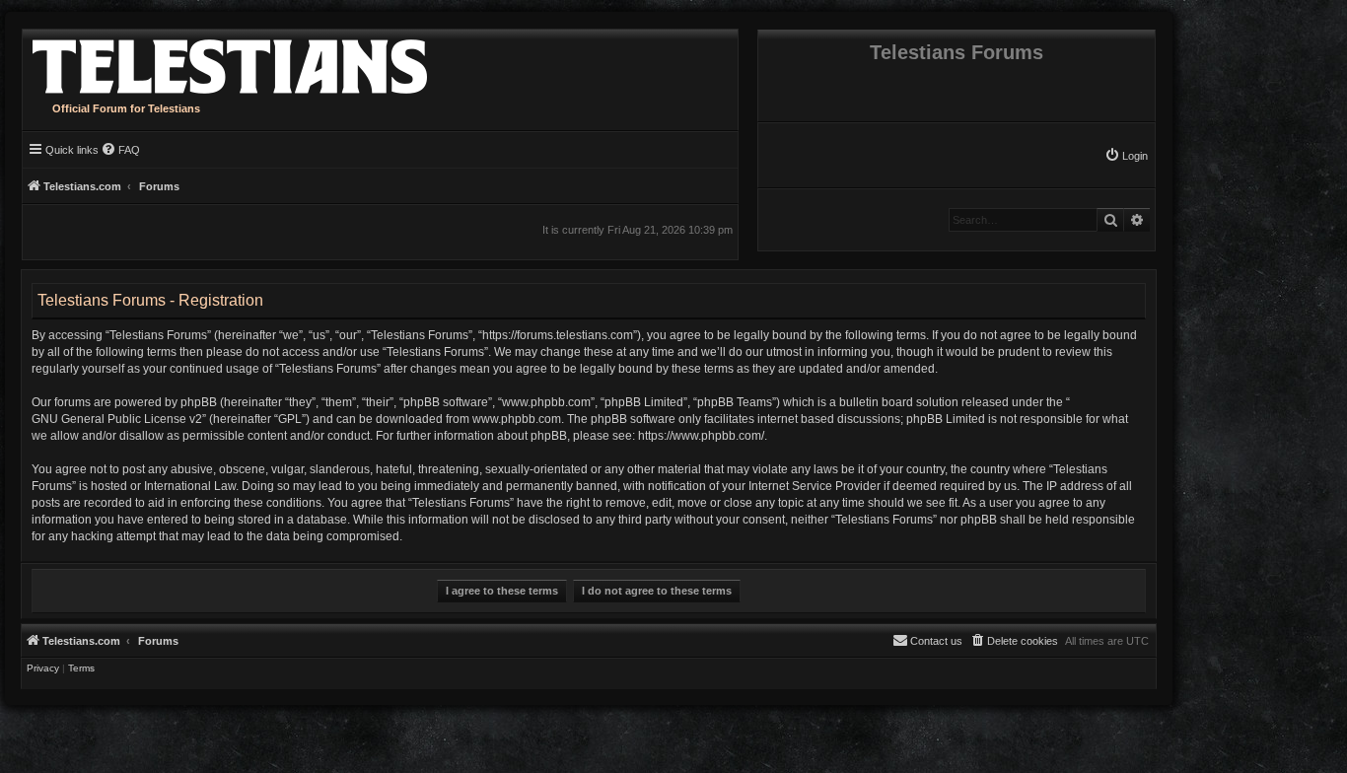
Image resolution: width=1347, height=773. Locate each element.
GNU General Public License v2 (117, 419)
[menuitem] (1126, 156)
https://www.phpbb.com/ (701, 436)
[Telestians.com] (225, 62)
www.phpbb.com (516, 419)
